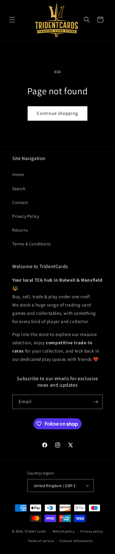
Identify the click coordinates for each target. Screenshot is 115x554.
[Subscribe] (95, 402)
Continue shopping (57, 113)
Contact (20, 202)
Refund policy (64, 531)
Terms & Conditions (31, 244)
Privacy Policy (25, 216)
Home (18, 174)
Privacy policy (91, 531)
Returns (20, 230)
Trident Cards (35, 531)
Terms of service (41, 541)
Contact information (76, 541)
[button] (12, 19)
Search (19, 188)
